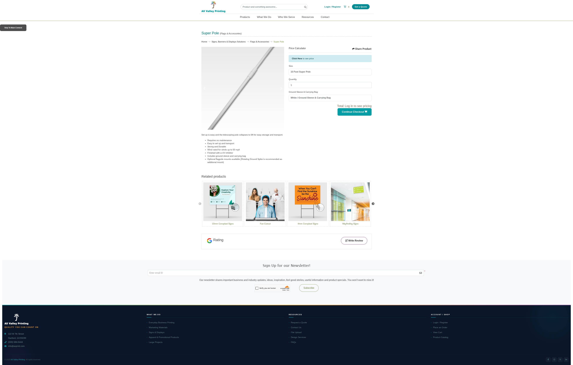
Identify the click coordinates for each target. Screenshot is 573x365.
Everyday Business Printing (161, 322)
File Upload (296, 332)
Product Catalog (440, 337)
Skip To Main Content (13, 28)
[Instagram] (554, 359)
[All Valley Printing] (213, 7)
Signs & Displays (156, 332)
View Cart (437, 332)
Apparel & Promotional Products (164, 337)
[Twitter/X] (560, 359)
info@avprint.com (16, 346)
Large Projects (155, 342)
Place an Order (440, 327)
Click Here (297, 58)
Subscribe (309, 288)
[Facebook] (548, 359)
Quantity (293, 79)
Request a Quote (299, 322)
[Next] (281, 88)
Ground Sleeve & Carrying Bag (303, 92)
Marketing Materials (158, 327)
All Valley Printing (18, 360)
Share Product (363, 48)
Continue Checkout (353, 112)
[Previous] (204, 88)
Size (291, 66)
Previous (199, 203)
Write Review (355, 240)
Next (373, 203)
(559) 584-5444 (15, 342)
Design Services (298, 337)
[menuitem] (246, 17)
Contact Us (296, 327)
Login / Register (440, 322)
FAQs (293, 342)
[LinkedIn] (566, 359)
